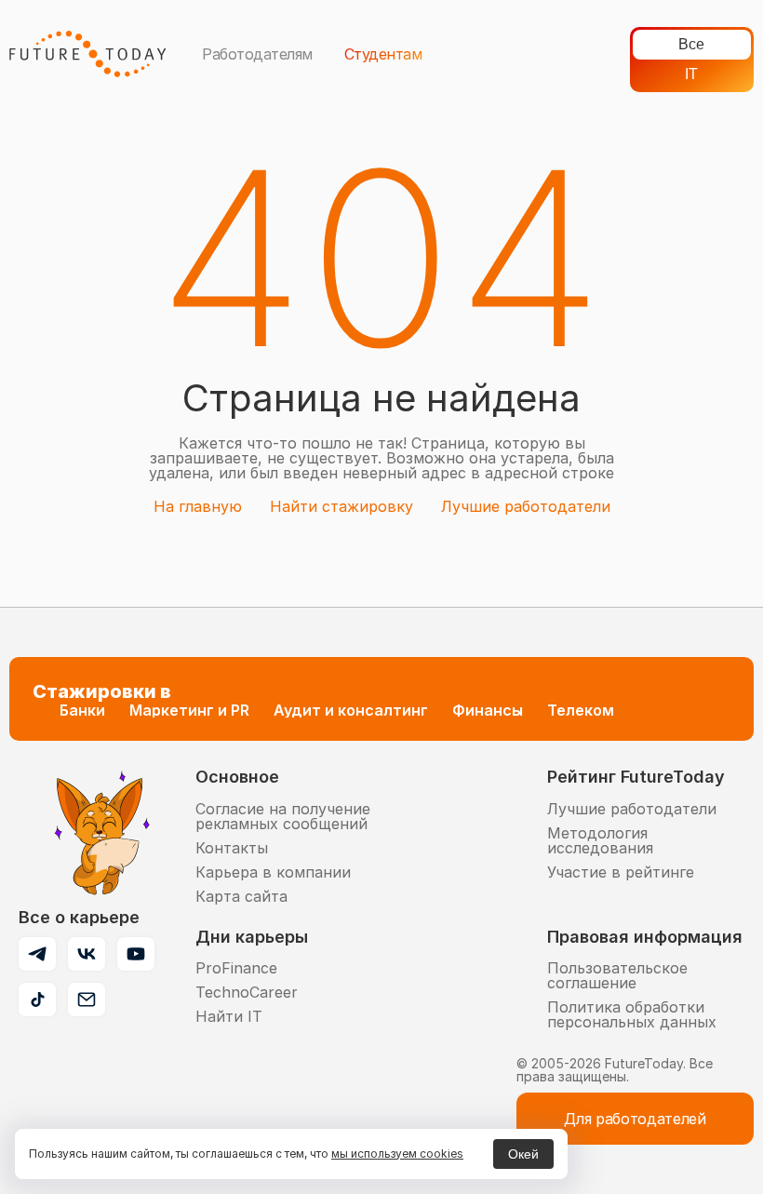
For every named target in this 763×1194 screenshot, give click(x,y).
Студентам (383, 54)
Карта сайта (241, 896)
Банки (82, 710)
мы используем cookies (397, 1153)
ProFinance (236, 968)
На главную (198, 506)
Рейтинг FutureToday (636, 776)
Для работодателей (635, 1118)
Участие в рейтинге (620, 872)
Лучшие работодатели (525, 506)
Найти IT (228, 1016)
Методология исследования (600, 840)
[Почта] (86, 999)
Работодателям (257, 54)
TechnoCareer (246, 992)
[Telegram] (37, 954)
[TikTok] (37, 999)
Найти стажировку (341, 506)
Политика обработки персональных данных (631, 1014)
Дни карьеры (251, 936)
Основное (237, 776)
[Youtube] (135, 954)
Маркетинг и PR (189, 710)
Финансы (487, 710)
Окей (523, 1154)
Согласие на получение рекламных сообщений (282, 816)
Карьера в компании (273, 872)
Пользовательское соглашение (617, 975)
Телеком (580, 710)
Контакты (231, 847)
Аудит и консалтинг (351, 710)
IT (691, 74)
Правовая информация (645, 936)
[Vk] (86, 954)
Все (691, 44)
